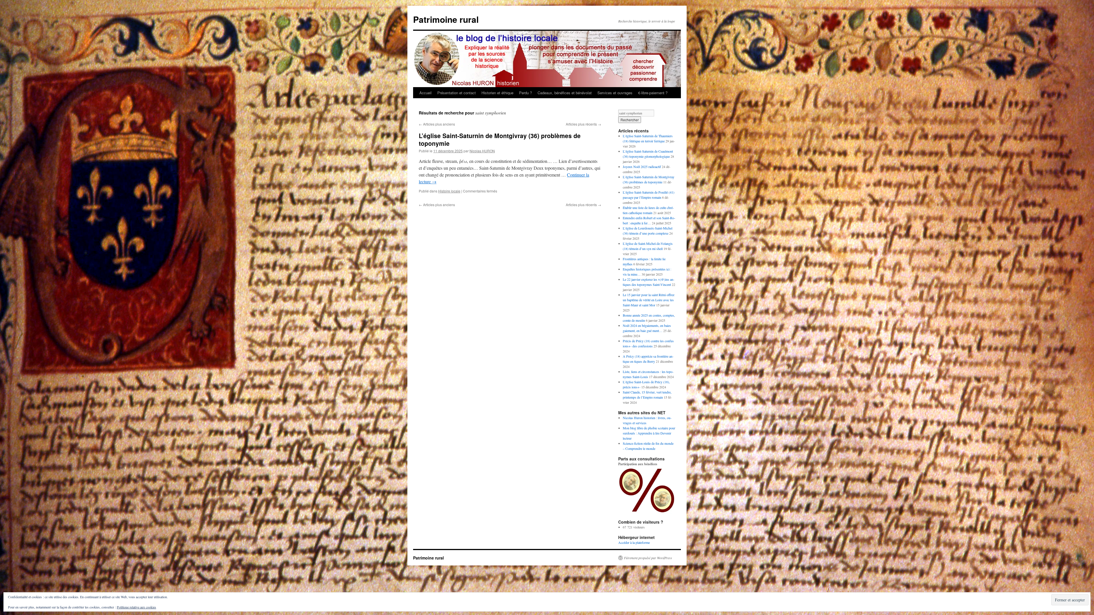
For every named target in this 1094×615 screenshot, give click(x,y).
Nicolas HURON (482, 150)
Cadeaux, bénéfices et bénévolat (565, 92)
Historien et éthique (497, 92)
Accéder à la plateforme (634, 542)
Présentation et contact (456, 92)
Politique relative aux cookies (136, 607)
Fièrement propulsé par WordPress (648, 557)
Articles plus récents (583, 124)
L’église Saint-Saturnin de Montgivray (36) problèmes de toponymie (500, 139)
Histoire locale (449, 190)
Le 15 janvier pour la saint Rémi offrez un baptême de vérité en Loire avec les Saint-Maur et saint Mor (648, 299)
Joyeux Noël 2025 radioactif (642, 166)
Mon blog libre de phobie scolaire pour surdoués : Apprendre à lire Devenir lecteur (649, 433)
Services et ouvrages (614, 92)
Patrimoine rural (446, 19)
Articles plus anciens (437, 124)
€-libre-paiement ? (653, 92)
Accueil (425, 92)
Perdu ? (525, 92)
